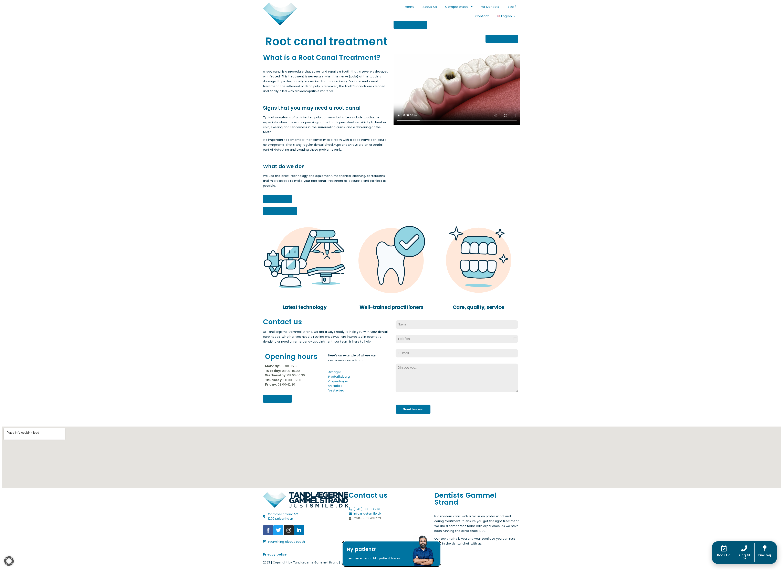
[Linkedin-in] (299, 530)
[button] (9, 561)
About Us (429, 6)
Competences (456, 6)
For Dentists (490, 6)
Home (410, 6)
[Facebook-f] (268, 530)
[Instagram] (289, 530)
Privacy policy (275, 554)
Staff (512, 6)
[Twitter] (278, 530)
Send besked (413, 409)
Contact (482, 16)
